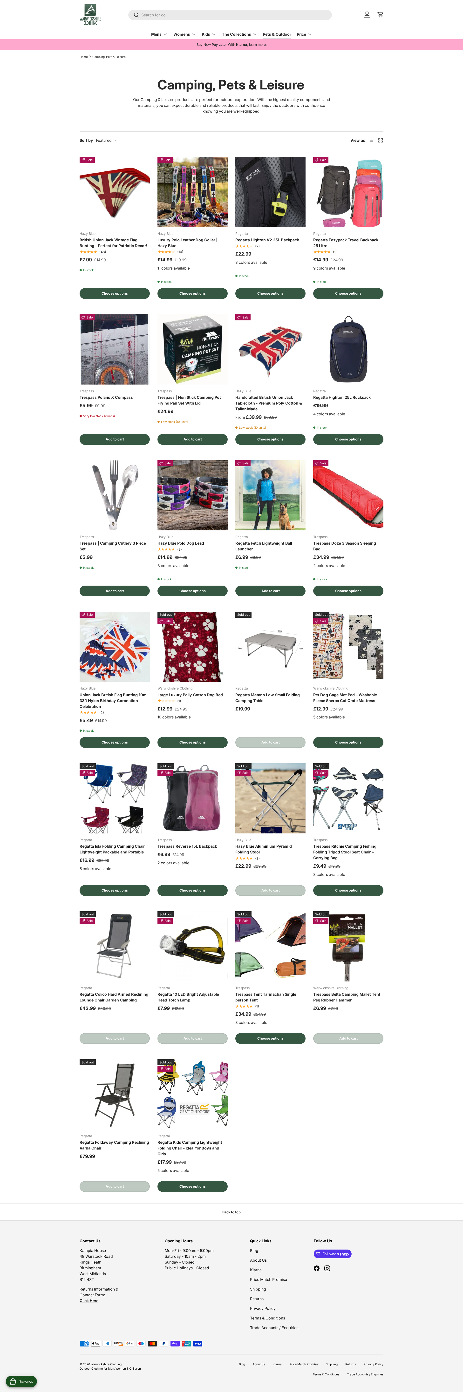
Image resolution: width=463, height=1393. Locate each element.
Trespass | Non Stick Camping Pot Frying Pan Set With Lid (189, 400)
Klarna (256, 1269)
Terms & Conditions (267, 1318)
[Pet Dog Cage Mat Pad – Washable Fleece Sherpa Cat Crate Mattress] (348, 647)
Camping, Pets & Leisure (109, 57)
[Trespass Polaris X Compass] (115, 349)
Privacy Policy (263, 1308)
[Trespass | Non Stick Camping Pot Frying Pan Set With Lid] (192, 349)
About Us (258, 1260)
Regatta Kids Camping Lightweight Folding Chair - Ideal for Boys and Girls (189, 1148)
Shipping (258, 1289)
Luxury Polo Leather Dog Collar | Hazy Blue (187, 242)
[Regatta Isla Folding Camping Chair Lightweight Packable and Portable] (115, 798)
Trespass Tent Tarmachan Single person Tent (265, 997)
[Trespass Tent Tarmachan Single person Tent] (270, 946)
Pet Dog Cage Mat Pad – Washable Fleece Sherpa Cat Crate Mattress (345, 697)
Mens (156, 34)
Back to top (231, 1212)
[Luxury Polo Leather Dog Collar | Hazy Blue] (192, 192)
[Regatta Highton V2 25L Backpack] (270, 192)
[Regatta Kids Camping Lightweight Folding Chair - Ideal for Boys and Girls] (192, 1094)
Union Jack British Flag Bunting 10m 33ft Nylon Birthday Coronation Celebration (113, 700)
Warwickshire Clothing (106, 1364)
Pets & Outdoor (277, 34)
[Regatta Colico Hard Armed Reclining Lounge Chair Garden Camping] (115, 946)
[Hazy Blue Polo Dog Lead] (192, 495)
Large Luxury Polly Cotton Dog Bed (190, 694)
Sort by (86, 140)
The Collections (236, 34)
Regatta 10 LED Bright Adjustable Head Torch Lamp (188, 997)
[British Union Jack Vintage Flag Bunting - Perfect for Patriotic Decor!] (115, 192)
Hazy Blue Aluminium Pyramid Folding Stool (263, 849)
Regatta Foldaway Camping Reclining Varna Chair (114, 1145)
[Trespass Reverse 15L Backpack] (192, 798)
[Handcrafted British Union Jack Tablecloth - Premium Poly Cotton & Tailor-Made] (270, 349)
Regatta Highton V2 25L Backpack (267, 239)
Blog (254, 1250)
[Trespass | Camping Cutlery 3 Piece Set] (115, 495)
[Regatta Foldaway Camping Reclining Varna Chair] (115, 1094)
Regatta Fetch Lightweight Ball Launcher (263, 546)
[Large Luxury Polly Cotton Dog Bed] (192, 647)
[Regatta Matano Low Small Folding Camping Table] (270, 647)
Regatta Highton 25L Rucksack (342, 397)
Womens (181, 34)
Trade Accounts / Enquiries (274, 1327)
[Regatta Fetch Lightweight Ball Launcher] (270, 495)
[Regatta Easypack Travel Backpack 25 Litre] (348, 192)
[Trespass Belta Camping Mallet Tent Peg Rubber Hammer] (348, 946)
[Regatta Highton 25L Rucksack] (348, 349)
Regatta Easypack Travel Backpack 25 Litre (345, 242)
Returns (257, 1298)
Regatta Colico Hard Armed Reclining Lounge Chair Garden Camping (114, 997)
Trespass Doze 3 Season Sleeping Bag (344, 546)
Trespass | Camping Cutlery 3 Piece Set (113, 546)
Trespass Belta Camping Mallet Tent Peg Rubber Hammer (346, 997)
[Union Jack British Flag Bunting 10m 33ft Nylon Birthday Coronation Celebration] (115, 647)
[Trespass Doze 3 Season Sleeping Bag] (348, 495)
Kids (206, 34)
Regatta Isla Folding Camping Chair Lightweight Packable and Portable (112, 849)
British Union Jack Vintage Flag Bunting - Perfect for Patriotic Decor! (113, 242)
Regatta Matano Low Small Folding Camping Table (267, 697)
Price (301, 34)
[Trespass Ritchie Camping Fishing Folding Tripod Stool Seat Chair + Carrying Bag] (348, 798)
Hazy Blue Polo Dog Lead (180, 543)
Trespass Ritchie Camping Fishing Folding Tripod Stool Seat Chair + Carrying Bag (344, 852)
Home (84, 57)
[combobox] (230, 15)
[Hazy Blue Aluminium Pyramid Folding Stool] (270, 798)
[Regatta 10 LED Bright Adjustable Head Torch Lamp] (192, 946)
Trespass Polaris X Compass (106, 397)
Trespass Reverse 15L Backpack (187, 846)
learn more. (258, 44)
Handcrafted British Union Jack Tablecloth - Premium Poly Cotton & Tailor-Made (268, 403)
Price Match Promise (268, 1279)
